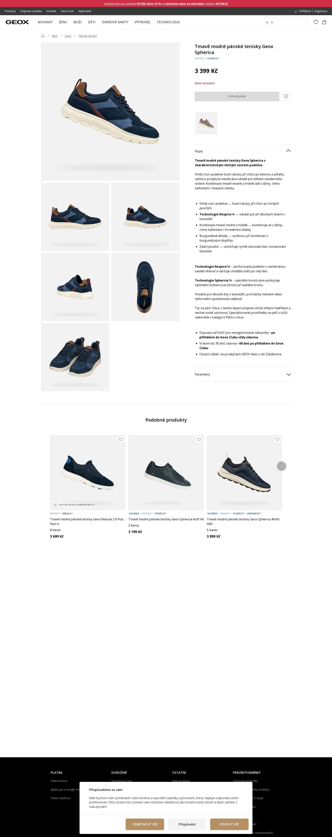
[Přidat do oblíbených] (121, 440)
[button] (286, 96)
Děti (92, 22)
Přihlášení (305, 11)
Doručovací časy (121, 781)
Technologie (168, 22)
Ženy (63, 22)
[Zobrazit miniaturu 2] (145, 217)
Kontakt (51, 11)
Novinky (45, 22)
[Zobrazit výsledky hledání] (267, 22)
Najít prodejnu (181, 781)
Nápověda (84, 11)
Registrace (320, 11)
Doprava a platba (31, 11)
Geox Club (67, 11)
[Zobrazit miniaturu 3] (75, 287)
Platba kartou (59, 781)
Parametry (202, 374)
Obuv (68, 36)
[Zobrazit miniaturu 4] (145, 287)
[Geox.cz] (17, 22)
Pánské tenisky (87, 36)
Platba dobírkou (60, 798)
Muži (77, 22)
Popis (199, 151)
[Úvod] (43, 35)
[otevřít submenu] (69, 23)
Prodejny (10, 11)
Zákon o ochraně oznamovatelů (253, 833)
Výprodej (142, 22)
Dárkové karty (115, 22)
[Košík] (324, 22)
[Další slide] (281, 466)
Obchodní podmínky (245, 781)
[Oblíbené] (316, 22)
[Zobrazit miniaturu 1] (75, 217)
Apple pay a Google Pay (65, 789)
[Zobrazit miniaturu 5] (75, 357)
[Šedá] (206, 123)
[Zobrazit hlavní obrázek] (110, 111)
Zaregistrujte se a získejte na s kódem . (166, 3)
